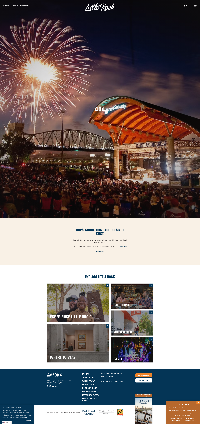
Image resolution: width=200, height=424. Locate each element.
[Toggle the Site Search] (190, 5)
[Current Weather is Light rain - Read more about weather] (185, 5)
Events (85, 374)
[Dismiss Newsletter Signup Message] (198, 402)
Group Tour (105, 374)
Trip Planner (24, 5)
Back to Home (99, 252)
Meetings (6, 5)
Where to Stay (88, 381)
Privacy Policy (118, 381)
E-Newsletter (143, 380)
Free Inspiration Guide (89, 399)
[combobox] (7, 422)
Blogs (111, 376)
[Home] (100, 7)
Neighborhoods (89, 388)
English (7, 422)
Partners (109, 381)
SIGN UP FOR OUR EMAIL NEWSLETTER (176, 419)
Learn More (23, 417)
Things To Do (88, 377)
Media (14, 5)
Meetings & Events (90, 395)
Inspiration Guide (143, 375)
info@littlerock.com (63, 383)
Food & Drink (88, 385)
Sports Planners (117, 374)
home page (123, 246)
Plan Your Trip (89, 391)
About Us (104, 376)
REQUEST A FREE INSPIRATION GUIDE (189, 419)
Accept (28, 421)
